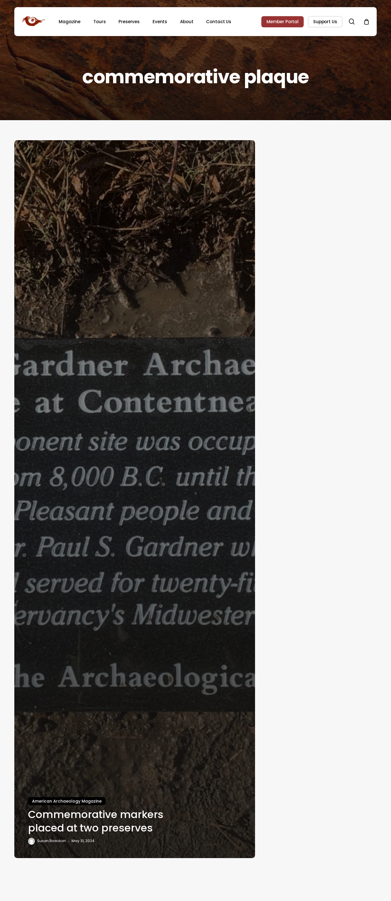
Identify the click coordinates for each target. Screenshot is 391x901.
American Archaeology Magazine (67, 801)
